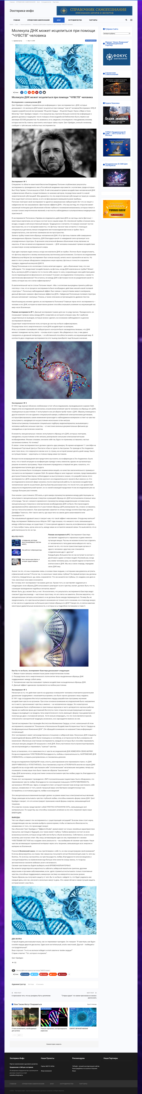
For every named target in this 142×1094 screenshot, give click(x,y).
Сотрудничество (46, 2)
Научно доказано (91, 40)
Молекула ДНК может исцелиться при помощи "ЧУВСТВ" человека (33, 970)
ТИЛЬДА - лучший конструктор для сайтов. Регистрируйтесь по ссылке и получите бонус (85, 1068)
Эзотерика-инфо (22, 11)
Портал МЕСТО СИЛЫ (47, 1066)
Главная (12, 2)
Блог (38, 2)
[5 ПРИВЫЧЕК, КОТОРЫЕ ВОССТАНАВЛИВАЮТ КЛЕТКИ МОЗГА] (16, 543)
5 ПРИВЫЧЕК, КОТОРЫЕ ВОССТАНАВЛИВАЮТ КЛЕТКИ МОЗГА (31, 542)
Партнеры (56, 2)
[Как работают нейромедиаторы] (16, 552)
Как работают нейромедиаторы (32, 550)
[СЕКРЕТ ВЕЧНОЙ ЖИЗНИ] (82, 1017)
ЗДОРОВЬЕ (72, 1008)
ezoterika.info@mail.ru (16, 1075)
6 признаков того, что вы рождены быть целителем (31, 996)
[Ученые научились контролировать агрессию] (54, 1017)
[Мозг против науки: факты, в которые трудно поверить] (16, 562)
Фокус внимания (46, 1071)
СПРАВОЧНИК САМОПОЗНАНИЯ (25, 2)
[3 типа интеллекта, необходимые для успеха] (25, 1017)
